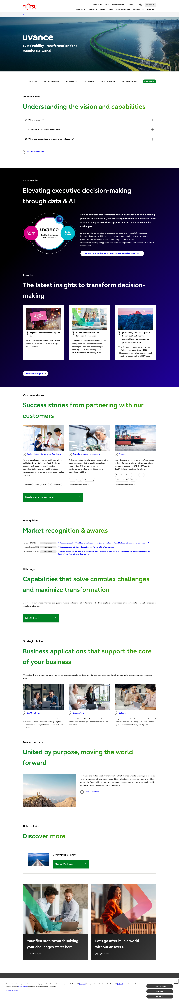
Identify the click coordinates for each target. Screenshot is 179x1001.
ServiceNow (78, 713)
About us (96, 5)
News (107, 5)
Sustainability (151, 9)
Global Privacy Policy (12, 990)
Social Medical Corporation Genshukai (44, 454)
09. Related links (149, 81)
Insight (102, 9)
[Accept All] (82, 984)
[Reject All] (120, 984)
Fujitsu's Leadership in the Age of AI (45, 334)
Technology (137, 9)
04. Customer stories (51, 81)
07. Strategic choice (108, 81)
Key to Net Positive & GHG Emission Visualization (88, 334)
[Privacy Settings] (23, 986)
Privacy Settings (160, 986)
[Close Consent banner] (176, 981)
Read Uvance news (35, 152)
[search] (154, 5)
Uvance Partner (92, 792)
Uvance (110, 9)
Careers (130, 5)
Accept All (159, 996)
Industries (79, 9)
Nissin (122, 454)
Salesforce (124, 713)
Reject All (159, 991)
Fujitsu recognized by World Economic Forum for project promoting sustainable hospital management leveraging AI (104, 543)
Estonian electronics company (86, 454)
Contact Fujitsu (35, 954)
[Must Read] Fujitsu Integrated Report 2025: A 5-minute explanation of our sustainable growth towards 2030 (136, 337)
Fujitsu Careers (104, 954)
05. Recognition (71, 81)
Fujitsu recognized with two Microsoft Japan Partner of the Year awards (86, 547)
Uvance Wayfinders (123, 9)
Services (92, 9)
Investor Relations (118, 5)
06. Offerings (89, 81)
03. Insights (33, 81)
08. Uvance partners (129, 81)
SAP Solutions (33, 713)
